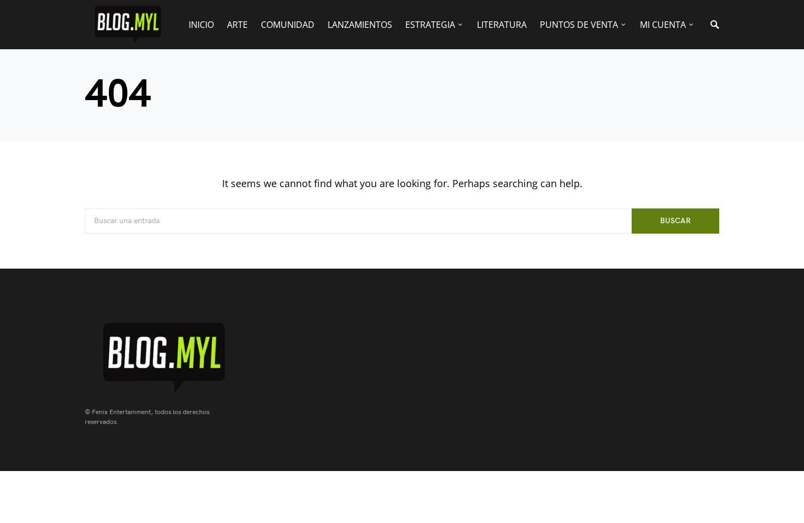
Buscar (675, 220)
